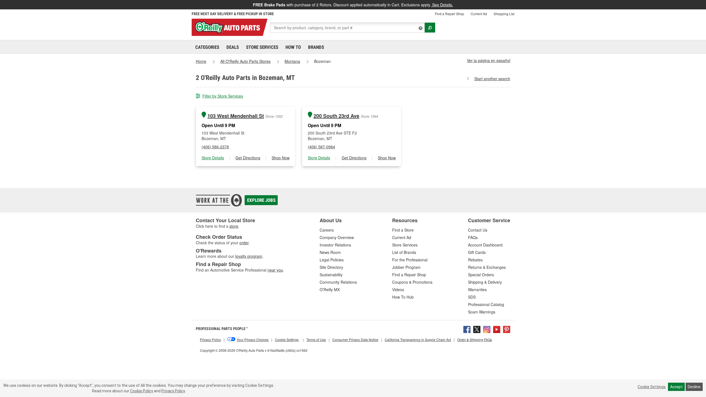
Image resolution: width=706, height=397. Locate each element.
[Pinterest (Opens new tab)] (506, 328)
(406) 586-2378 (215, 146)
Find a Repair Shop (449, 13)
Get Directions (248, 157)
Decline (694, 387)
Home (201, 61)
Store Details (213, 157)
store (233, 226)
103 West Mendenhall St (235, 115)
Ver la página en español (488, 60)
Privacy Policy (173, 391)
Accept (676, 387)
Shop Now (281, 157)
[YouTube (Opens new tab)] (496, 328)
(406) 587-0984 (321, 146)
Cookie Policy (141, 391)
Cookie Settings (652, 387)
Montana (292, 61)
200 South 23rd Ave (336, 115)
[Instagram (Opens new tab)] (486, 328)
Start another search (492, 78)
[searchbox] (347, 28)
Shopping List (504, 13)
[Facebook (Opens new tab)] (466, 328)
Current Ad (479, 13)
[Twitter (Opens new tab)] (476, 328)
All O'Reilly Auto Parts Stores (245, 61)
